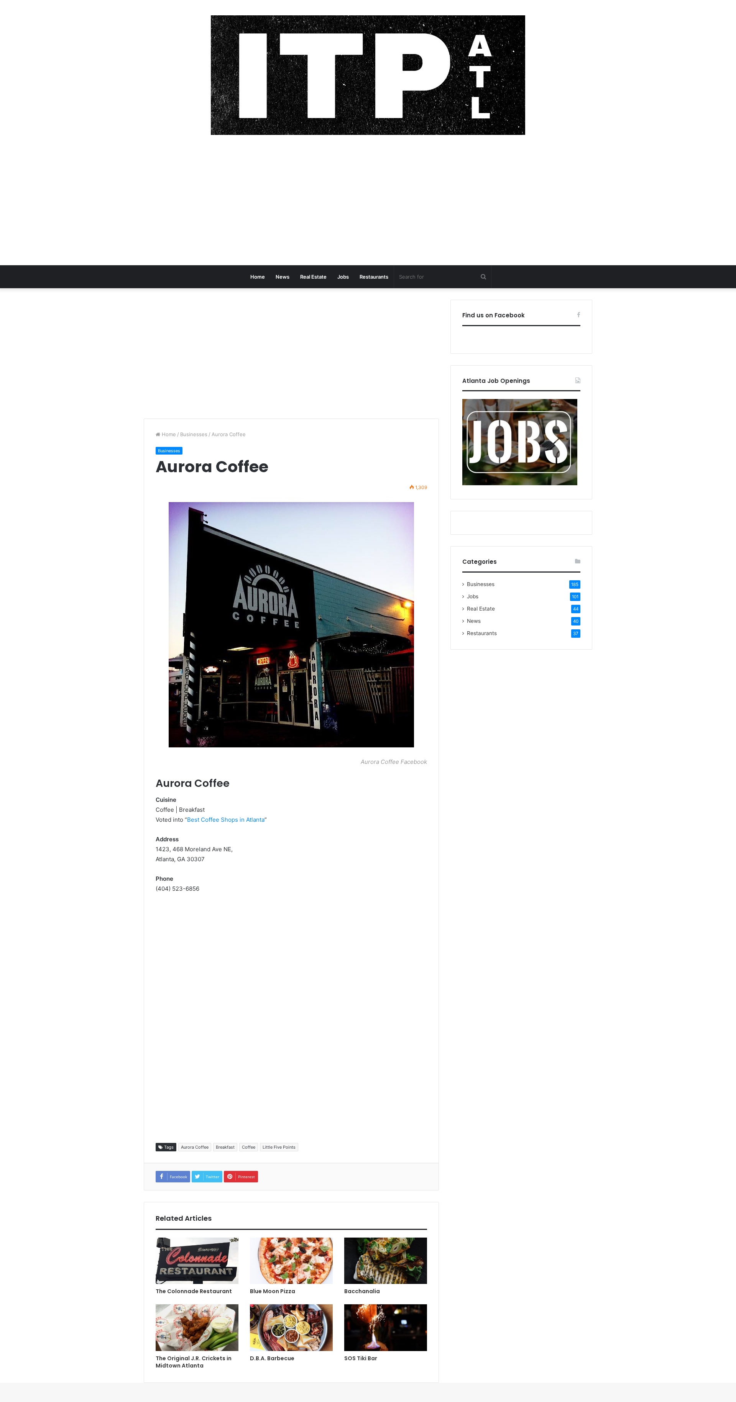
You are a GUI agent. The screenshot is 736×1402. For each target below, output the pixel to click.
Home (257, 277)
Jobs (343, 277)
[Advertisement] (368, 204)
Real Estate (313, 277)
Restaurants (374, 277)
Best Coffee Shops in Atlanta (225, 819)
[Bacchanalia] (385, 1261)
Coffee (248, 1147)
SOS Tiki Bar (360, 1358)
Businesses (193, 434)
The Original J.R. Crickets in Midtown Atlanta (194, 1361)
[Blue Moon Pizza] (291, 1261)
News (282, 277)
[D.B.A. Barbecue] (291, 1327)
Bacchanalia (362, 1291)
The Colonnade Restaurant (194, 1291)
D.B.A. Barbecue (272, 1358)
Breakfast (225, 1147)
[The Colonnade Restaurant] (197, 1261)
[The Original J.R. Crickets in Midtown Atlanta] (197, 1327)
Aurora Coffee (195, 1147)
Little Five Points (279, 1147)
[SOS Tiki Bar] (385, 1327)
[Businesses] (368, 75)
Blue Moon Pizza (272, 1291)
